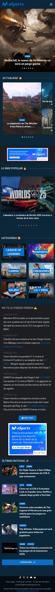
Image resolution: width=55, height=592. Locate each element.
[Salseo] (13, 290)
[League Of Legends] (13, 252)
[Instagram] (27, 577)
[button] (3, 36)
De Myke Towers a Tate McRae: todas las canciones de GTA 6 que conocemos (35, 473)
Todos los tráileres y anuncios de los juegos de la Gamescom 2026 (35, 551)
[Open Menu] (51, 4)
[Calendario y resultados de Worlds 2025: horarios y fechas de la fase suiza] (27, 194)
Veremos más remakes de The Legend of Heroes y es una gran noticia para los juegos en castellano (35, 512)
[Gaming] (13, 271)
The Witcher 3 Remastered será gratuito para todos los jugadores (35, 532)
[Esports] (41, 252)
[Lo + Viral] (41, 290)
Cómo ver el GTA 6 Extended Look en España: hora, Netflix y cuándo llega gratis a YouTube (35, 492)
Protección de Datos (41, 582)
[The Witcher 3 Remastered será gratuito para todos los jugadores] (9, 529)
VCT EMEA (45, 377)
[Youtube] (31, 577)
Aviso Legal (10, 582)
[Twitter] (24, 577)
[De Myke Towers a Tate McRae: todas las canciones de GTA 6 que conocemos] (9, 470)
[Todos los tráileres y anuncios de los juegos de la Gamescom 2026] (9, 548)
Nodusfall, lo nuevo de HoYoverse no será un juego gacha (27, 62)
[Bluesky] (35, 577)
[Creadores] (41, 271)
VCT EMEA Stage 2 (37, 405)
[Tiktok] (20, 577)
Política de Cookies (23, 582)
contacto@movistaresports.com (27, 585)
